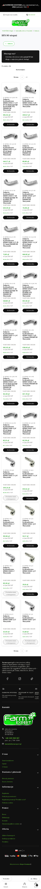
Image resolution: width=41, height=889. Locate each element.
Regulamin (5, 793)
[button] (20, 755)
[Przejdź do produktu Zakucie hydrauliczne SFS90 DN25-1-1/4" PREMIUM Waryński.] (11, 321)
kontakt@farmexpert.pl (13, 744)
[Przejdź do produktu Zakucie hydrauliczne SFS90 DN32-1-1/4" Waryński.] (30, 461)
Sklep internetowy (20, 864)
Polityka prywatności (9, 796)
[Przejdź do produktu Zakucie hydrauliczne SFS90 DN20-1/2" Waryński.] (30, 557)
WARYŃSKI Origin (7, 31)
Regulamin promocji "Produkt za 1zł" (14, 800)
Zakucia (36, 31)
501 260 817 (31, 15)
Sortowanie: (20, 70)
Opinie (4, 764)
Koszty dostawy (7, 782)
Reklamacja (5, 817)
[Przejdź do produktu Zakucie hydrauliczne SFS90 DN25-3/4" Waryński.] (30, 510)
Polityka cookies (7, 803)
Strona (16, 77)
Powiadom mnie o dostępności (11, 498)
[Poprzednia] (2, 6)
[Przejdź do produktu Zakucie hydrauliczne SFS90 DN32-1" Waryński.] (11, 510)
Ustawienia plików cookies (11, 824)
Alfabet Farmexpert (8, 835)
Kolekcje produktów (8, 839)
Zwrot (4, 814)
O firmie (5, 767)
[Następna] (39, 6)
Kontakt (5, 821)
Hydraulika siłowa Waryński (24, 31)
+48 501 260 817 (12, 738)
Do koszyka (11, 124)
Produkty (5, 842)
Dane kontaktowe (8, 761)
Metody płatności (8, 778)
